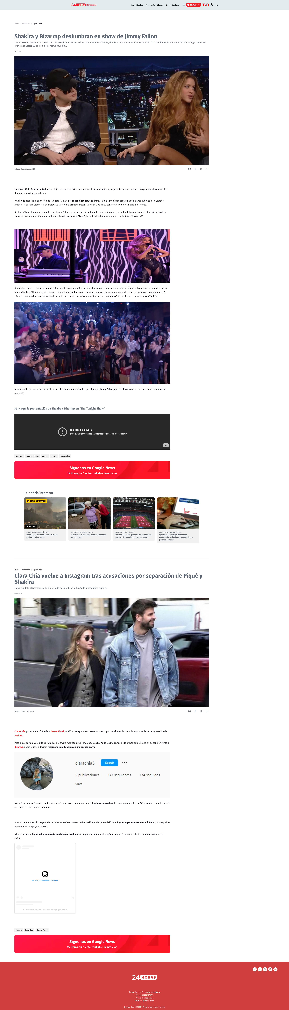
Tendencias (25, 23)
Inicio (16, 23)
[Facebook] (195, 169)
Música (45, 456)
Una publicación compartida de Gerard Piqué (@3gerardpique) (45, 910)
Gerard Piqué (42, 930)
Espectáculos (137, 5)
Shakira (54, 456)
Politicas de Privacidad (144, 1000)
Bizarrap (19, 456)
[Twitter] (201, 169)
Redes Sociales (172, 5)
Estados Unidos (32, 456)
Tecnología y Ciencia (154, 5)
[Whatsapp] (189, 169)
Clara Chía (29, 930)
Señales (193, 5)
